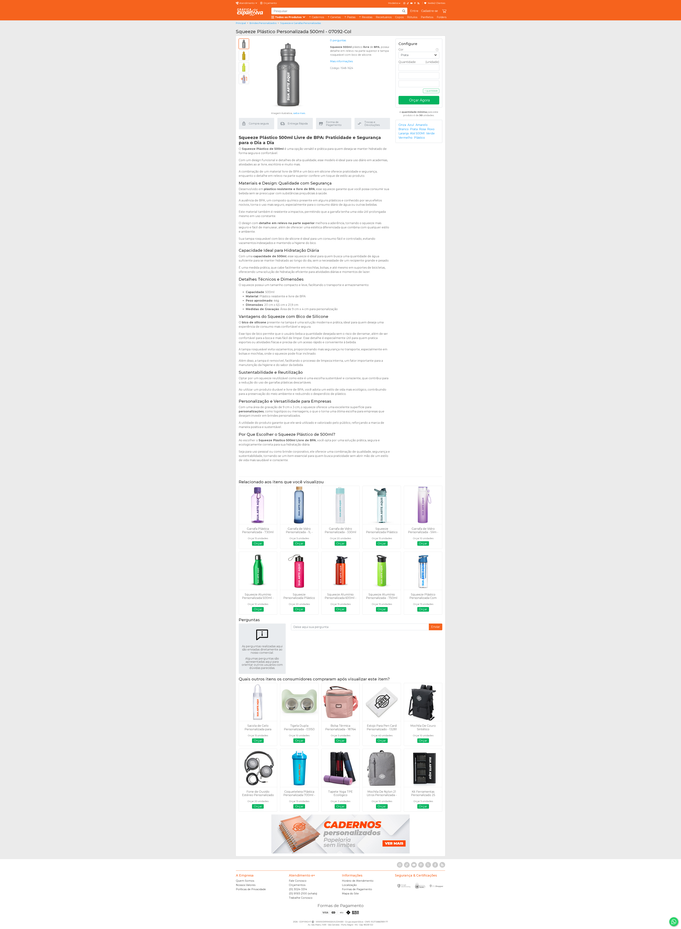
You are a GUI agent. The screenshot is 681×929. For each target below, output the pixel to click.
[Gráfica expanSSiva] (250, 12)
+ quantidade (431, 91)
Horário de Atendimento (357, 880)
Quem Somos (245, 880)
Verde (430, 133)
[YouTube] (411, 3)
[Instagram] (404, 3)
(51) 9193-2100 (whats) (303, 893)
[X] (428, 865)
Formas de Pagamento (357, 889)
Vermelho (405, 137)
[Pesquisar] (403, 11)
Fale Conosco (297, 880)
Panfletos (427, 17)
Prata (414, 129)
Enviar (435, 626)
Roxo (430, 129)
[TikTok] (408, 3)
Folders (441, 17)
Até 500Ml (417, 133)
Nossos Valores (245, 885)
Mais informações (341, 61)
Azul (411, 125)
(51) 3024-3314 (298, 889)
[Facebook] (435, 865)
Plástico (419, 137)
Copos (399, 17)
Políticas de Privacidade (251, 889)
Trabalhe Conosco (300, 897)
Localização (349, 885)
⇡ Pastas (349, 17)
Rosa (422, 129)
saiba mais (299, 113)
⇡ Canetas (334, 17)
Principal (241, 23)
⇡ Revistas (365, 17)
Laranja (403, 133)
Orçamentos (297, 885)
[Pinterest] (415, 3)
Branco (403, 129)
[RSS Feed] (418, 3)
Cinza (402, 125)
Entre (414, 11)
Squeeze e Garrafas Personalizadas (300, 23)
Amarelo (422, 125)
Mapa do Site (350, 893)
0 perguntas (338, 40)
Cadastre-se (429, 11)
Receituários (384, 17)
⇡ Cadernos (316, 17)
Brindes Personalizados (263, 23)
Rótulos (412, 17)
